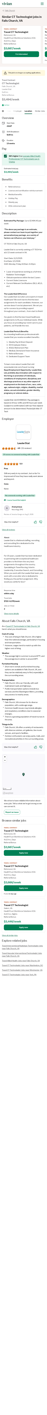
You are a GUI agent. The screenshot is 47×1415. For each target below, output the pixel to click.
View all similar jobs (10, 935)
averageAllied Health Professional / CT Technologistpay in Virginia (24, 159)
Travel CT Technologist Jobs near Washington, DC (22, 965)
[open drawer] (42, 3)
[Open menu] (2, 111)
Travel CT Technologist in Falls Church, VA (23, 626)
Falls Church (10, 10)
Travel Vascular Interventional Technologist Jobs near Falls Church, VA (22, 954)
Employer (17, 111)
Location (28, 111)
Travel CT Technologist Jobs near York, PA (19, 975)
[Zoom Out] (5, 760)
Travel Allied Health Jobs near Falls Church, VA (21, 961)
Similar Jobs (40, 111)
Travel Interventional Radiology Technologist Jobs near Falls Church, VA (22, 947)
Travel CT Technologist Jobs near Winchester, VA (22, 970)
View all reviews (8, 530)
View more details (11, 613)
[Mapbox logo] (8, 793)
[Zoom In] (5, 757)
